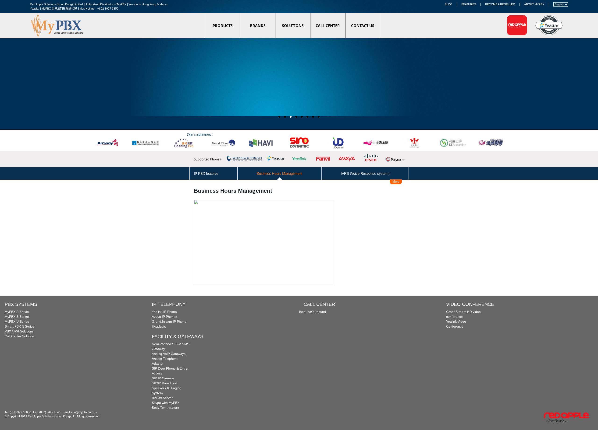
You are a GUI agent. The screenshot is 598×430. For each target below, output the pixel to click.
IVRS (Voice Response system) (365, 173)
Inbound (305, 312)
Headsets (159, 326)
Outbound (318, 312)
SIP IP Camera (163, 378)
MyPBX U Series (17, 321)
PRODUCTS (223, 25)
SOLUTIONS (293, 25)
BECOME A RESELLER (500, 4)
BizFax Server (162, 398)
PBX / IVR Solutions (19, 331)
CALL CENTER (328, 25)
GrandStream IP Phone (169, 321)
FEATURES (468, 4)
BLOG (448, 4)
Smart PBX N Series (19, 326)
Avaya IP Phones (164, 316)
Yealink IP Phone (164, 312)
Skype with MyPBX (165, 403)
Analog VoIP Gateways (168, 354)
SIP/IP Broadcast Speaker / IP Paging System (166, 388)
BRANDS (258, 25)
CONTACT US (362, 25)
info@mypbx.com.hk (84, 412)
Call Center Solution (19, 336)
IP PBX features (206, 173)
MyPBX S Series (17, 316)
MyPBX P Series (17, 312)
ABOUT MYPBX (534, 4)
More (395, 181)
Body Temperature (165, 407)
